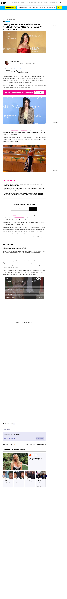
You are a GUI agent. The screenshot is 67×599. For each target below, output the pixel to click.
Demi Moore (14, 130)
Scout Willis (12, 76)
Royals (26, 2)
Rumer (31, 237)
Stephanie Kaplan (14, 61)
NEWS (19, 2)
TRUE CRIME (40, 2)
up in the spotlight (19, 217)
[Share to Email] (21, 69)
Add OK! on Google (23, 72)
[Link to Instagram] (58, 2)
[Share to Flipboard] (16, 69)
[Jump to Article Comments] (3, 69)
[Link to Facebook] (56, 2)
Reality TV (14, 2)
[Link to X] (61, 2)
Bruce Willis (24, 130)
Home (4, 19)
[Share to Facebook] (7, 69)
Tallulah (39, 237)
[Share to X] (12, 69)
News (7, 19)
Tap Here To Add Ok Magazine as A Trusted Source (19, 92)
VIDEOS (35, 2)
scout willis (12, 19)
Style (22, 2)
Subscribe (52, 2)
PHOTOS (31, 2)
